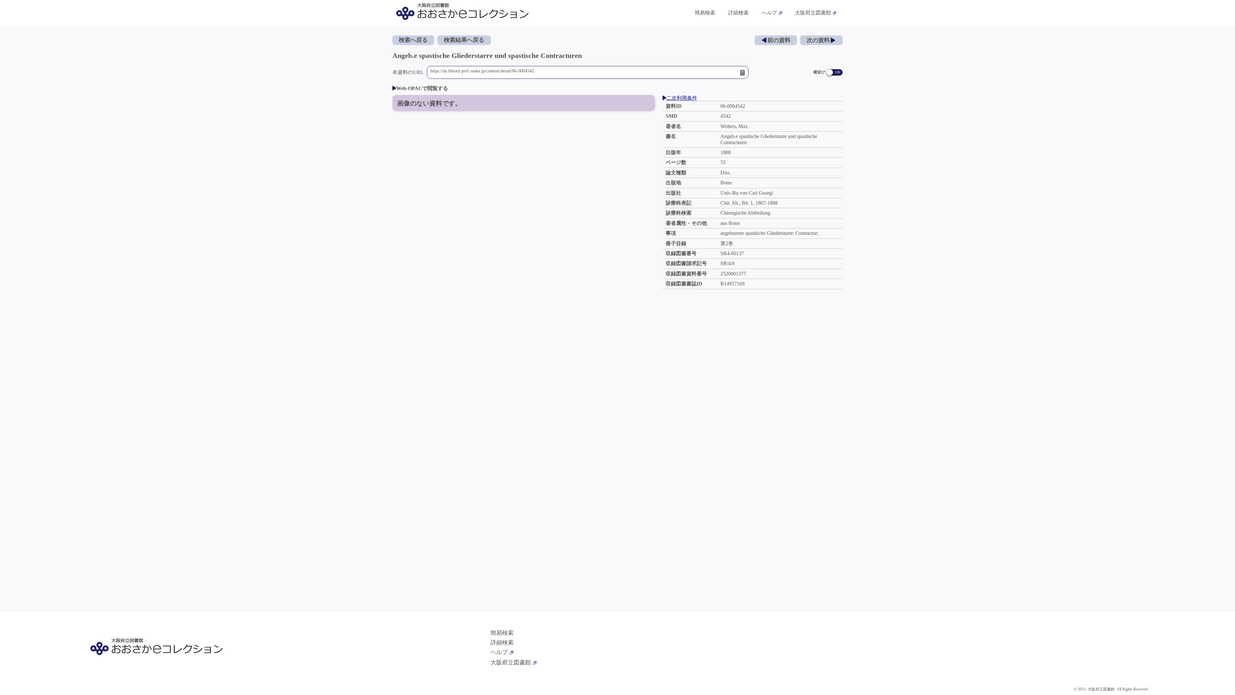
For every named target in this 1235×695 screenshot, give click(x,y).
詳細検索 (738, 12)
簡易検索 (705, 12)
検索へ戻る (413, 40)
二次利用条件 (681, 98)
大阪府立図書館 (813, 12)
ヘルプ (769, 12)
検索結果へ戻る (464, 40)
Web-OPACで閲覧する (422, 88)
